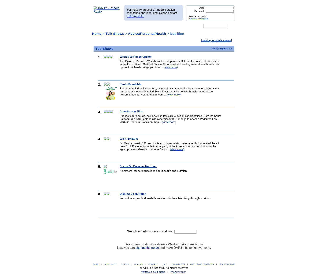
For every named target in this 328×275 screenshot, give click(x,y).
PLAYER (125, 264)
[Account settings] (182, 26)
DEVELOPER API (227, 264)
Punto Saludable (130, 84)
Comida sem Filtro (131, 111)
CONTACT (153, 264)
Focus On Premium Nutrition (138, 166)
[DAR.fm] (106, 11)
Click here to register (198, 18)
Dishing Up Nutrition (133, 193)
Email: (201, 8)
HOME (96, 264)
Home (97, 34)
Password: (199, 11)
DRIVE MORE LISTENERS (202, 264)
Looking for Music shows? (216, 40)
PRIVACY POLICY (178, 272)
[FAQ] (167, 26)
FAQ (165, 264)
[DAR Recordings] (118, 26)
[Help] (153, 26)
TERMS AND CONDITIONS (153, 272)
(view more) (171, 67)
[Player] (137, 26)
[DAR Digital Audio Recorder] (100, 26)
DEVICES (139, 264)
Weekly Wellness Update (136, 56)
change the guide (147, 247)
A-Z (230, 49)
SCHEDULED (110, 264)
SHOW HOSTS (178, 264)
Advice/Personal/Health (147, 34)
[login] (229, 15)
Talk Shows (115, 34)
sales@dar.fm (135, 16)
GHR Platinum (129, 138)
